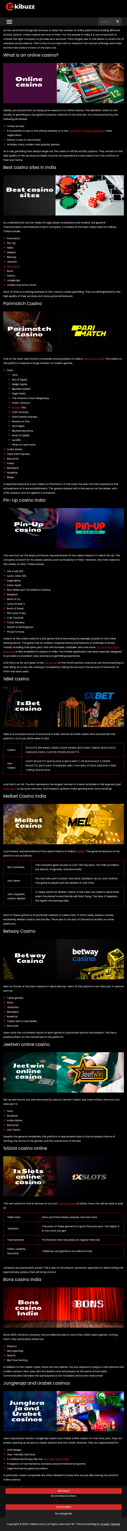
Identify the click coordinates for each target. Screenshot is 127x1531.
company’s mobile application (86, 131)
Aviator (16, 407)
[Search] (118, 22)
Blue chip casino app (55, 1459)
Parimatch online (93, 359)
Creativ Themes (110, 1524)
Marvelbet (13, 266)
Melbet (80, 851)
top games (50, 663)
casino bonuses (67, 1203)
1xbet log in (10, 788)
